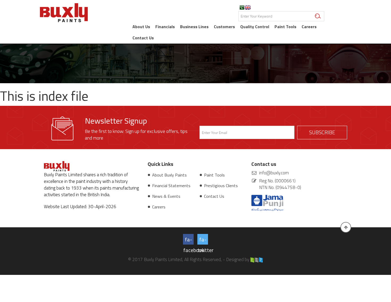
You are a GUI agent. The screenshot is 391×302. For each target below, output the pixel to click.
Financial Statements (171, 185)
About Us (141, 26)
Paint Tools (285, 26)
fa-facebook (188, 240)
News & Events (166, 196)
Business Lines (194, 26)
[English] (248, 7)
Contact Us (143, 38)
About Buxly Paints (169, 175)
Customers (224, 26)
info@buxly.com (274, 172)
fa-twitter (203, 240)
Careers (309, 26)
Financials (165, 26)
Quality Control (254, 26)
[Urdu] (241, 7)
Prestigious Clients (221, 185)
